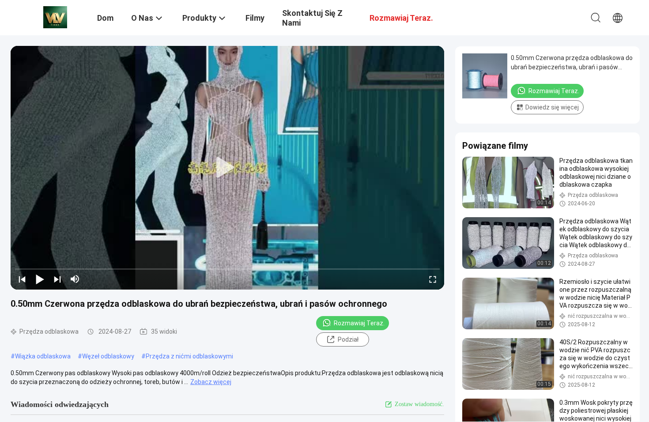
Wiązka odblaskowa (43, 356)
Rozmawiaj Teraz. (359, 323)
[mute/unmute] (75, 279)
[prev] (22, 279)
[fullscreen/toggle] (432, 279)
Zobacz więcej (210, 381)
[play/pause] (40, 279)
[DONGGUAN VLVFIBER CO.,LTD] (55, 16)
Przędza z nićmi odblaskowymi (189, 356)
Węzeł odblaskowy (108, 356)
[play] (227, 168)
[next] (57, 279)
